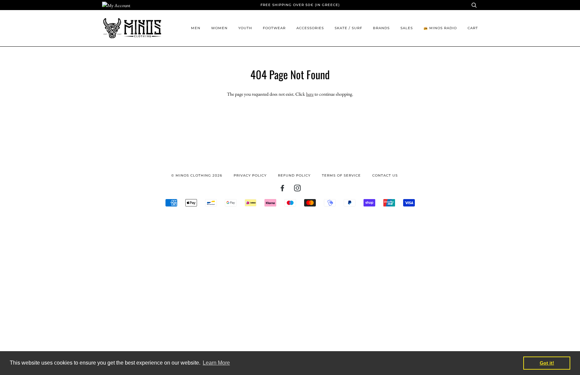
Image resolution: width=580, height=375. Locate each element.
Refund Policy (294, 175)
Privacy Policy (250, 175)
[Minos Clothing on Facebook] (282, 189)
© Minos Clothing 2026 (196, 175)
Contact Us (385, 175)
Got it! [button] (547, 363)
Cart (473, 28)
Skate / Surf (348, 28)
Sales (406, 28)
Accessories (310, 28)
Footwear (274, 28)
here (309, 94)
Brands (381, 28)
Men (195, 28)
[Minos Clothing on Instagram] (297, 189)
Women (219, 28)
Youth (245, 28)
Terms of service (341, 175)
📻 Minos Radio (440, 28)
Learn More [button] (216, 363)
